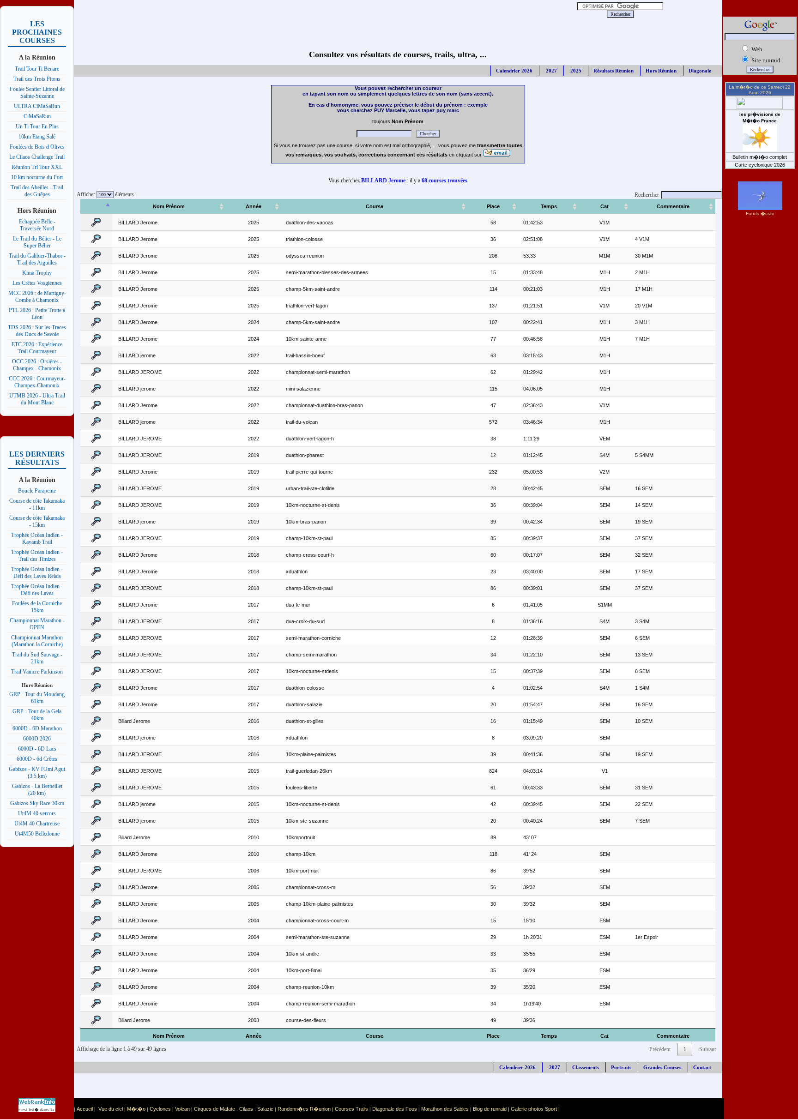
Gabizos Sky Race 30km (37, 803)
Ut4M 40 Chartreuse (37, 823)
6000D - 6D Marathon (37, 728)
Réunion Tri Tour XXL (37, 167)
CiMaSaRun (37, 116)
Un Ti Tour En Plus (37, 126)
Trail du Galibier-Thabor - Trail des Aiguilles (37, 259)
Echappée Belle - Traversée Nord (37, 225)
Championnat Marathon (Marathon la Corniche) (37, 641)
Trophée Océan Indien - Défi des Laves (37, 589)
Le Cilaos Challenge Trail (37, 157)
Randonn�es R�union (304, 1109)
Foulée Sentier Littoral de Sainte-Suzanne (37, 92)
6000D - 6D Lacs (37, 749)
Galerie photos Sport (534, 1109)
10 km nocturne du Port (37, 177)
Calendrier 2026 (514, 70)
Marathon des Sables (445, 1109)
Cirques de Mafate (214, 1109)
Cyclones (160, 1109)
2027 (550, 70)
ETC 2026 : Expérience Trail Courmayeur (37, 348)
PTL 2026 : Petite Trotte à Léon (37, 313)
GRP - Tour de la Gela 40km (36, 715)
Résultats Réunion (613, 70)
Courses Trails (351, 1109)
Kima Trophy (37, 273)
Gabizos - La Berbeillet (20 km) (37, 789)
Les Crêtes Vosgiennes (37, 283)
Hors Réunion (661, 70)
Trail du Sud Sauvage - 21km (37, 658)
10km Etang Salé (36, 136)
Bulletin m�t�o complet (759, 157)
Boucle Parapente (37, 490)
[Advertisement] (309, 14)
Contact (702, 1067)
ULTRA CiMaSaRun (37, 106)
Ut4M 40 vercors (37, 813)
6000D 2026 (37, 738)
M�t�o (136, 1109)
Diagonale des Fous (394, 1109)
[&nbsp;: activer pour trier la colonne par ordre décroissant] (96, 206)
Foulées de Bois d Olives (37, 147)
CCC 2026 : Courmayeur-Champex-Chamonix (37, 382)
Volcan (182, 1109)
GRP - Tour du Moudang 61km (37, 697)
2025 (575, 70)
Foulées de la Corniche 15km (37, 607)
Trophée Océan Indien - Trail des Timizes (37, 555)
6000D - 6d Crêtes (37, 759)
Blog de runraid (490, 1109)
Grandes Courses (662, 1067)
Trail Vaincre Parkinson (37, 671)
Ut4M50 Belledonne (37, 833)
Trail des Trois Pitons (36, 79)
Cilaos (246, 1109)
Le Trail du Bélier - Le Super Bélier (37, 242)
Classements (585, 1067)
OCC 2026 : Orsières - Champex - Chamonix (37, 365)
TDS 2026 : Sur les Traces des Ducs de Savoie (37, 330)
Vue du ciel (110, 1109)
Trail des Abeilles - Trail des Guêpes (37, 191)
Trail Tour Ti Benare (37, 69)
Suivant (707, 1049)
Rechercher (647, 195)
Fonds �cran (760, 213)
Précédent (660, 1049)
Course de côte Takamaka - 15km (37, 521)
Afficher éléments (104, 194)
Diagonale (700, 70)
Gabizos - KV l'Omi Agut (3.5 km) (37, 772)
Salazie (265, 1109)
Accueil (85, 1109)
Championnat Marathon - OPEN (37, 624)
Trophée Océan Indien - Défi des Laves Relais (37, 572)
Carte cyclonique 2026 (760, 165)
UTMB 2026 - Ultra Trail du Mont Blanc (37, 399)
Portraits (621, 1067)
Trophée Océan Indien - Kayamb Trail (37, 538)
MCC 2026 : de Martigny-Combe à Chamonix (37, 296)
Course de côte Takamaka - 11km (37, 504)
